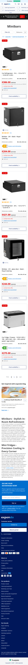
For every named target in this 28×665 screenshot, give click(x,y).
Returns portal (14, 530)
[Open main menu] (2, 4)
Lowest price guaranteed (10, 88)
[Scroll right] (26, 16)
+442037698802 (7, 534)
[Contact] (18, 4)
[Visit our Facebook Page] (5, 576)
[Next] (16, 377)
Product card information (14, 146)
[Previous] (11, 377)
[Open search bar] (15, 4)
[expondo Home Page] (3, 37)
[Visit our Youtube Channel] (2, 576)
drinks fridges (10, 467)
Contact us (14, 525)
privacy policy (11, 508)
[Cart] (24, 4)
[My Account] (21, 4)
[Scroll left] (1, 16)
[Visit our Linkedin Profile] (8, 576)
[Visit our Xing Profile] (11, 576)
